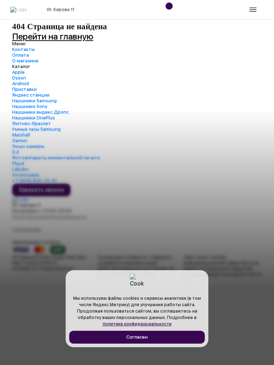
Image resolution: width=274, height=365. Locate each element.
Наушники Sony (29, 106)
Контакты (23, 49)
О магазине (25, 60)
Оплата (20, 55)
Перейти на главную (52, 36)
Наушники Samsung (34, 100)
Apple (18, 72)
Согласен (137, 337)
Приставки (24, 89)
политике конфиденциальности (137, 324)
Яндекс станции (31, 95)
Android (20, 83)
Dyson (19, 78)
